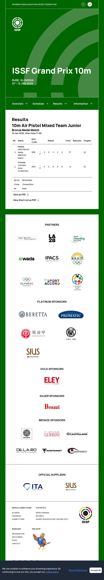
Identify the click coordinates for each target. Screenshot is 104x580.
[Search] (83, 4)
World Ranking (42, 513)
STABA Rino (23, 171)
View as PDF (19, 194)
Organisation (18, 534)
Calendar (16, 516)
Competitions (18, 519)
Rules (14, 540)
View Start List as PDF (25, 200)
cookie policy (52, 571)
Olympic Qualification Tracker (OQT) (52, 519)
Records (39, 516)
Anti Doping (17, 537)
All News (16, 513)
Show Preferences (78, 570)
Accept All (96, 570)
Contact (16, 544)
